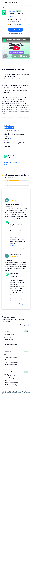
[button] (11, 138)
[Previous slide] (3, 61)
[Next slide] (29, 61)
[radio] (8, 325)
